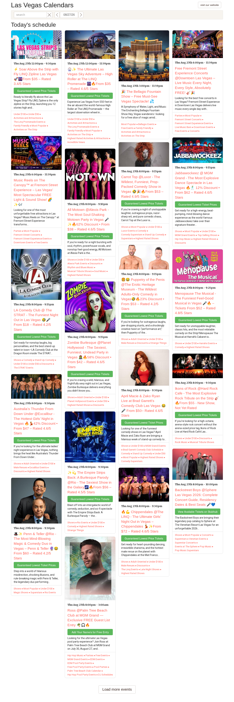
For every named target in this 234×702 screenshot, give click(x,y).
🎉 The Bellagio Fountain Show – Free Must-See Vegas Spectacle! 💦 (141, 96)
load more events (117, 689)
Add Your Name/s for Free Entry (90, 632)
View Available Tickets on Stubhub (198, 511)
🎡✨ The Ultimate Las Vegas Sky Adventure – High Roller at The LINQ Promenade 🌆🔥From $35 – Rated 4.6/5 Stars (90, 79)
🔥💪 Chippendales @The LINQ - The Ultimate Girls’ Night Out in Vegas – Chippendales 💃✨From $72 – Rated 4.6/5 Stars (142, 521)
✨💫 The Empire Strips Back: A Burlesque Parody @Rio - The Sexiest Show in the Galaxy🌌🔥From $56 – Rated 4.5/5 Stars (89, 482)
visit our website (209, 4)
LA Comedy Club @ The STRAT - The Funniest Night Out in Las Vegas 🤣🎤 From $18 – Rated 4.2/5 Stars (36, 320)
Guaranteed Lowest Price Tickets (36, 91)
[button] (49, 15)
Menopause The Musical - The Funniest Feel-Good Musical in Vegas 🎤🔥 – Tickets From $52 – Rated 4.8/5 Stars (195, 303)
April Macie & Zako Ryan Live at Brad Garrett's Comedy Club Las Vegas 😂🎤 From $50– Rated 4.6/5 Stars (143, 405)
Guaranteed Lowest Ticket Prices (36, 565)
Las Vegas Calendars (42, 5)
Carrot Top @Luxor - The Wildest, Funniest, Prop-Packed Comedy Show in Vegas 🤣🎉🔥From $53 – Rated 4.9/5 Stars (142, 186)
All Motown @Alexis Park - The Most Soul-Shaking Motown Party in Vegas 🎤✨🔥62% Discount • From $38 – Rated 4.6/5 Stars (88, 219)
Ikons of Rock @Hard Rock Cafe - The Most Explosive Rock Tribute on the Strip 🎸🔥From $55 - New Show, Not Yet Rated (197, 398)
